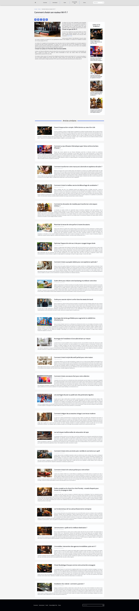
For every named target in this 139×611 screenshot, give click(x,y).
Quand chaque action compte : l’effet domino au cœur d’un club (96, 42)
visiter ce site (69, 35)
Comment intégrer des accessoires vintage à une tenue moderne (74, 413)
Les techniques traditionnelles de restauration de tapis (71, 432)
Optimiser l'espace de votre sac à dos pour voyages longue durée (74, 243)
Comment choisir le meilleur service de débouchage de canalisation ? (96, 94)
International (55, 2)
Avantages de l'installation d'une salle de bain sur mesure (72, 339)
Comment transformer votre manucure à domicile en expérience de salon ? (96, 76)
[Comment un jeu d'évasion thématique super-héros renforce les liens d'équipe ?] (96, 51)
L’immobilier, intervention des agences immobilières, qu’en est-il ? (75, 546)
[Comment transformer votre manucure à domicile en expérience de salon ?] (96, 68)
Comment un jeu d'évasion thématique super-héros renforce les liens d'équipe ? (96, 59)
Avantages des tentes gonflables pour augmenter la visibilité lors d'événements (74, 319)
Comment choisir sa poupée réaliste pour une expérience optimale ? (76, 262)
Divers (84, 2)
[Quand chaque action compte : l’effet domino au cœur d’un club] (96, 34)
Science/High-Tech (74, 2)
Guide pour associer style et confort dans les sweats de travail (73, 299)
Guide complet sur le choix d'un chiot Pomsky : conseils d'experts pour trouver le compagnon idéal (76, 489)
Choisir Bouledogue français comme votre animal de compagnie (74, 565)
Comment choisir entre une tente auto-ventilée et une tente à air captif (77, 451)
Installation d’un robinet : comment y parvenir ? (69, 584)
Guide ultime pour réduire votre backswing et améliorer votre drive (75, 281)
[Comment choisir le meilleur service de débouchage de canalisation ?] (96, 85)
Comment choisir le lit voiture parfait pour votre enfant (71, 470)
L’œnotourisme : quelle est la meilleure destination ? (70, 528)
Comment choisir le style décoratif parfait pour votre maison (73, 357)
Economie (45, 2)
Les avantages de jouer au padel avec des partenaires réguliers (74, 395)
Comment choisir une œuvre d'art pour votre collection (71, 376)
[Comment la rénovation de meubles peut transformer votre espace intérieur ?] (96, 103)
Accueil (35, 9)
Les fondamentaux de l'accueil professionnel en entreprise (72, 509)
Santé (65, 2)
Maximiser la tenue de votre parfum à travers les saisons (72, 224)
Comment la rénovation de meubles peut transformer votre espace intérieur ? (96, 111)
